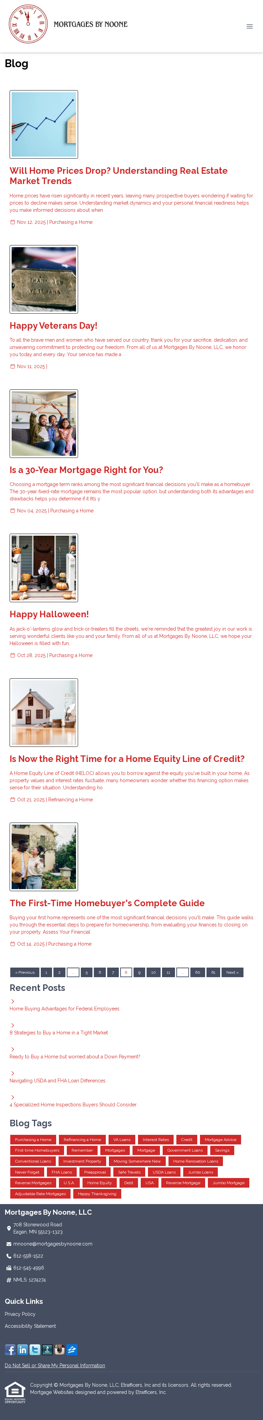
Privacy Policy (20, 1314)
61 (213, 972)
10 (153, 972)
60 (197, 972)
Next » (232, 972)
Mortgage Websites (52, 1392)
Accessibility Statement (30, 1326)
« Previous (25, 972)
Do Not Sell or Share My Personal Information (55, 1365)
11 (168, 972)
